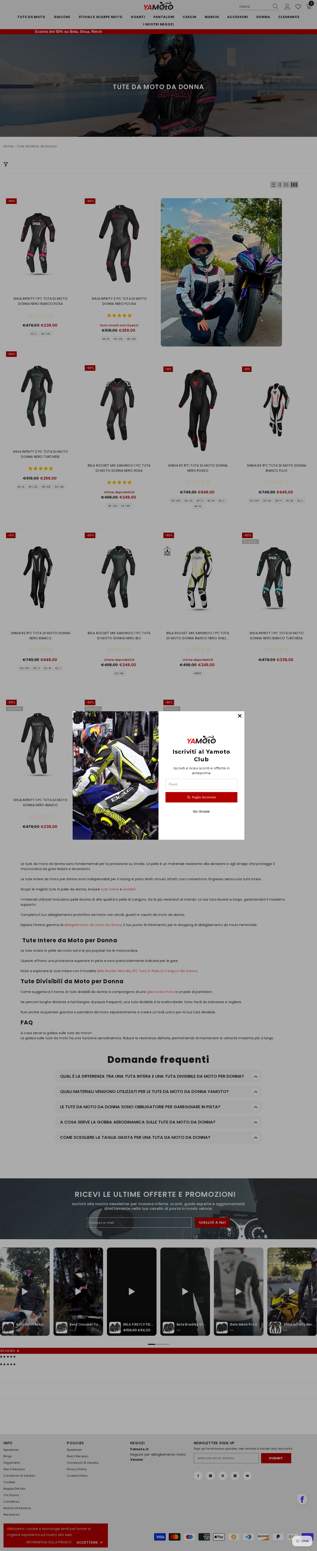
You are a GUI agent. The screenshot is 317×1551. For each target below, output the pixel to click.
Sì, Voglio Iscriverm (201, 797)
